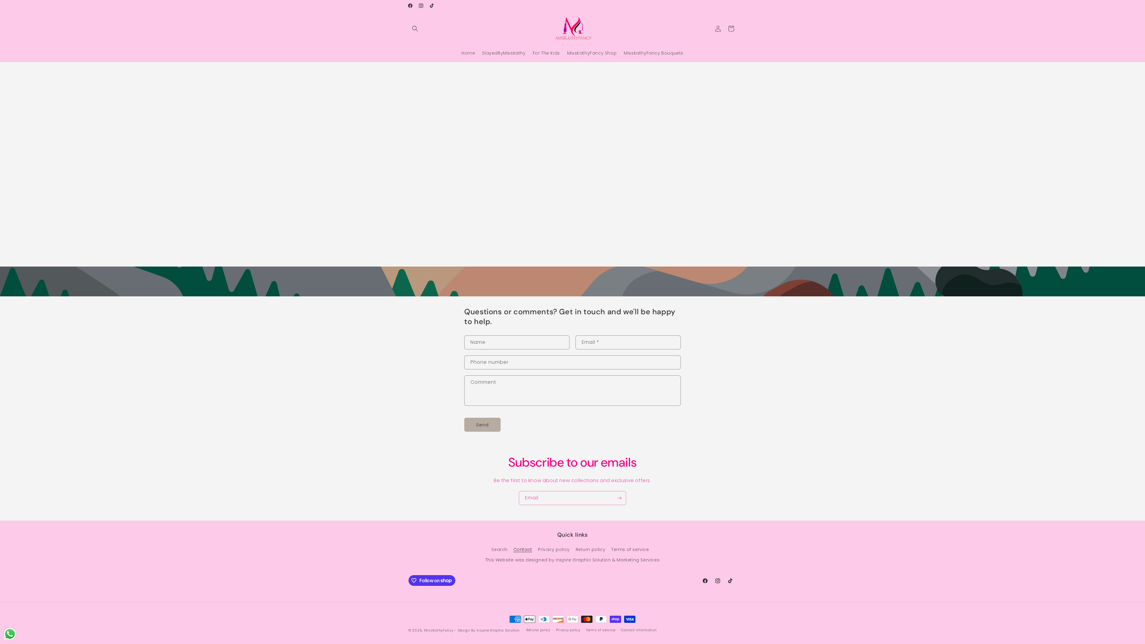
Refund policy (538, 630)
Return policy (591, 549)
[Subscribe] (619, 498)
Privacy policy (554, 549)
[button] (415, 28)
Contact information (639, 630)
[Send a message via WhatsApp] (10, 634)
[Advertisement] (179, 115)
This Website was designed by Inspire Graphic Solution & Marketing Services (572, 560)
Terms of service (630, 549)
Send (482, 425)
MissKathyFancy (439, 630)
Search (499, 549)
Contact (522, 549)
